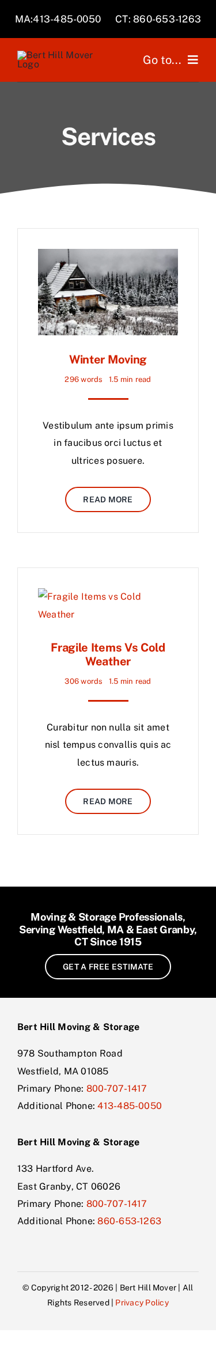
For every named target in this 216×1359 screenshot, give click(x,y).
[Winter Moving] (108, 257)
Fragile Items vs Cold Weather (108, 654)
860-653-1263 (129, 1221)
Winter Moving (108, 359)
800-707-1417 (116, 1088)
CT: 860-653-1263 (158, 19)
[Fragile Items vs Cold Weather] (108, 596)
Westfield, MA (91, 929)
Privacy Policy (141, 1302)
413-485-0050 (129, 1105)
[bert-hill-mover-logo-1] (60, 55)
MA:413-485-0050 (58, 19)
